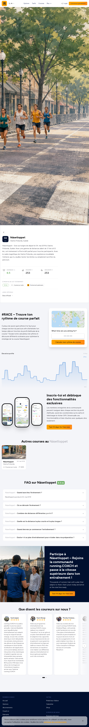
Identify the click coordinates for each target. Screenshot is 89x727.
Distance (10, 270)
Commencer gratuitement (78, 3)
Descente (48, 270)
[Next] (84, 646)
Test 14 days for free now (59, 427)
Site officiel (6, 296)
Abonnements (7, 708)
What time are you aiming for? (64, 331)
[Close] (83, 721)
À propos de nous (53, 712)
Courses (41, 3)
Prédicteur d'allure (52, 701)
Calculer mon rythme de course (68, 342)
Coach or (6, 711)
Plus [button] (48, 3)
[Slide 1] (43, 677)
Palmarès (6, 714)
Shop (48, 708)
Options (26, 3)
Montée (28, 270)
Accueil (5, 701)
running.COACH (8, 697)
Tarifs (34, 3)
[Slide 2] (46, 677)
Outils (48, 697)
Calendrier (49, 704)
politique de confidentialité (55, 722)
